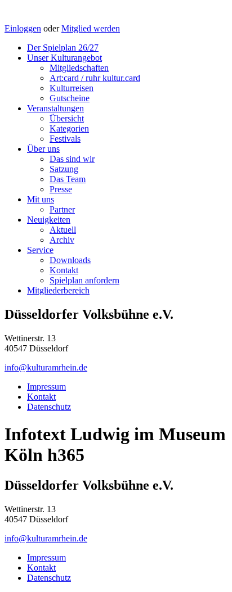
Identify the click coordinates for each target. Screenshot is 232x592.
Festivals (65, 138)
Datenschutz (49, 407)
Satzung (64, 169)
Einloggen (23, 28)
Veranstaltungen (55, 108)
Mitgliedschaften (79, 68)
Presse (61, 189)
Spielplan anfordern (84, 280)
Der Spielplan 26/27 (63, 47)
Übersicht (67, 118)
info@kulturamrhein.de (46, 367)
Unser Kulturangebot (64, 57)
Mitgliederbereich (58, 290)
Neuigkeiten (48, 219)
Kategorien (69, 128)
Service (40, 250)
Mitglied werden (90, 28)
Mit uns (40, 199)
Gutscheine (70, 98)
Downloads (70, 260)
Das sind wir (72, 159)
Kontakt (64, 270)
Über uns (43, 148)
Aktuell (63, 229)
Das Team (68, 179)
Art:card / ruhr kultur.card (95, 78)
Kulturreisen (71, 88)
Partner (62, 209)
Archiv (62, 240)
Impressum (46, 386)
